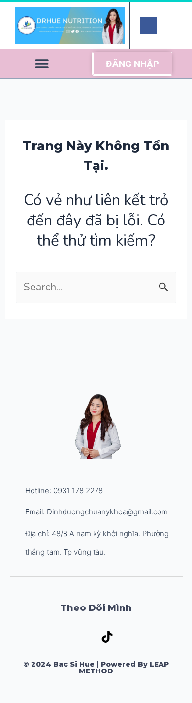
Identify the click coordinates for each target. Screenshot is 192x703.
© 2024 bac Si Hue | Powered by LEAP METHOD (96, 667)
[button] (42, 64)
